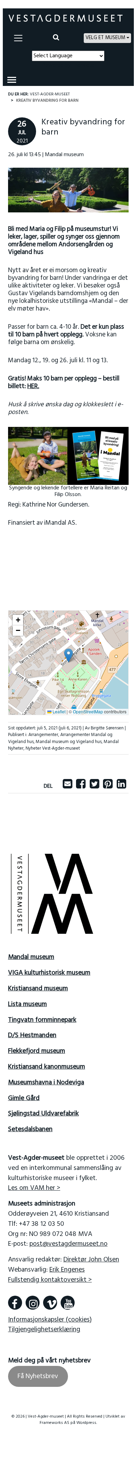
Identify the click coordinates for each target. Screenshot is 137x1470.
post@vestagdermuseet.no (68, 1244)
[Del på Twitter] (94, 786)
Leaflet (59, 711)
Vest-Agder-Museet (50, 94)
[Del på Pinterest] (107, 786)
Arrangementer (43, 734)
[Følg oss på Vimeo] (50, 1303)
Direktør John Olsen (91, 1259)
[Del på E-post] (67, 786)
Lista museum (27, 1004)
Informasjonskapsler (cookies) (50, 1320)
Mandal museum (31, 957)
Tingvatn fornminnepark (42, 1020)
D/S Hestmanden (32, 1035)
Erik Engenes (67, 1270)
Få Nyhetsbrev (38, 1376)
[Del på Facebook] (80, 786)
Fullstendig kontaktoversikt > (50, 1280)
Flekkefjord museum (36, 1051)
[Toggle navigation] (18, 38)
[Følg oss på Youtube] (68, 1303)
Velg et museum (105, 38)
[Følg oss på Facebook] (15, 1303)
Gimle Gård (24, 1098)
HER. (33, 386)
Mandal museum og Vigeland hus (69, 741)
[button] (68, 655)
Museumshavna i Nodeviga (46, 1082)
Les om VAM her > (34, 1188)
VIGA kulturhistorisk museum (49, 973)
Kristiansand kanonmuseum (46, 1067)
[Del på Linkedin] (121, 786)
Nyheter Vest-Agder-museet (53, 748)
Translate (83, 65)
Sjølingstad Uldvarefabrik (43, 1113)
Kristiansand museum (38, 988)
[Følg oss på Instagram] (33, 1303)
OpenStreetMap (88, 711)
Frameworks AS (54, 1422)
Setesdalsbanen (30, 1129)
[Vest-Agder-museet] (65, 18)
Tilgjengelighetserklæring (44, 1329)
